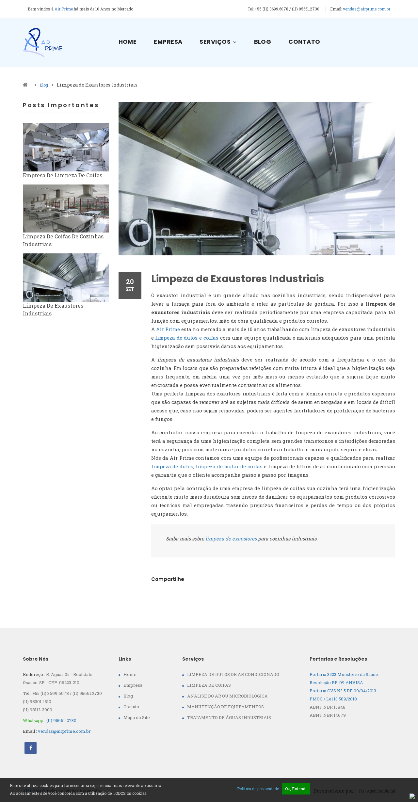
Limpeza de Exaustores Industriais (237, 279)
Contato (304, 42)
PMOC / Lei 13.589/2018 (333, 699)
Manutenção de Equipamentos (225, 707)
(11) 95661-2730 (61, 720)
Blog (262, 42)
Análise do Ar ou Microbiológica (227, 696)
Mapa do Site (136, 717)
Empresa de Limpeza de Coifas (62, 175)
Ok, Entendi (296, 788)
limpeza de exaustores (231, 538)
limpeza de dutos (172, 466)
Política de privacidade (258, 788)
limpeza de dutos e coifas (186, 337)
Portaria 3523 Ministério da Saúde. (344, 674)
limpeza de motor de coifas (229, 466)
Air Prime (168, 329)
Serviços (215, 42)
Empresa (168, 42)
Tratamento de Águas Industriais (229, 717)
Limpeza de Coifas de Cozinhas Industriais (63, 240)
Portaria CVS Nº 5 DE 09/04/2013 (343, 691)
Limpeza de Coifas (209, 685)
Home (128, 42)
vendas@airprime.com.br (366, 8)
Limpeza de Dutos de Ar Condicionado (233, 674)
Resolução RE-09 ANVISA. (337, 682)
